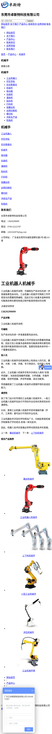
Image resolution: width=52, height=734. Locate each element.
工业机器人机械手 (28, 517)
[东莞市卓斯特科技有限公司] (11, 8)
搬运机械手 (15, 433)
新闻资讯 (32, 24)
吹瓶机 (9, 120)
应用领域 (41, 24)
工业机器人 (11, 78)
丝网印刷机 (11, 111)
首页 (3, 54)
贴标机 (9, 101)
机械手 (22, 54)
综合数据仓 (11, 85)
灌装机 (9, 98)
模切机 (9, 114)
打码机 (9, 104)
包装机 (9, 94)
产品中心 (23, 24)
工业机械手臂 (28, 671)
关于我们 (14, 24)
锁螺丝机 (10, 107)
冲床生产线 (11, 117)
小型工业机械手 (28, 594)
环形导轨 (10, 81)
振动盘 (9, 91)
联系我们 (10, 49)
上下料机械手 (37, 433)
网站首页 (5, 24)
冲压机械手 (28, 632)
